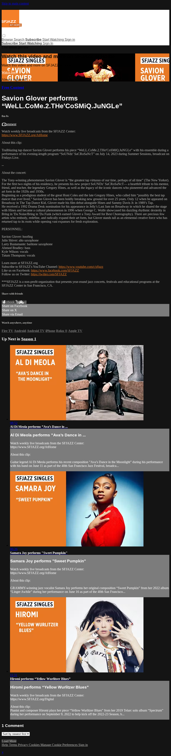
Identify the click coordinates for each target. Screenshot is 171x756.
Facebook (8, 302)
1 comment (9, 124)
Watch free (9, 72)
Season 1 (28, 339)
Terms (13, 745)
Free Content (13, 87)
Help (5, 745)
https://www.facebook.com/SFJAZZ (55, 270)
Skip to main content (15, 3)
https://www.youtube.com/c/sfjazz (81, 266)
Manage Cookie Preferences (59, 745)
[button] (4, 35)
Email (22, 302)
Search (19, 39)
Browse (8, 39)
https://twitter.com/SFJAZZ (49, 274)
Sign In (48, 43)
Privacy (23, 745)
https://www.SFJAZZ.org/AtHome (25, 135)
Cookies (34, 745)
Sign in (70, 39)
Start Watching (53, 39)
